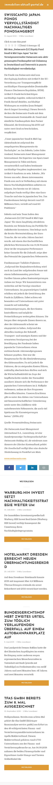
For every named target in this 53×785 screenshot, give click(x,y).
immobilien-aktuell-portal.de (24, 4)
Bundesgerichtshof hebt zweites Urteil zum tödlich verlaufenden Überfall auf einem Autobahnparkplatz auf (24, 625)
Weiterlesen (26, 539)
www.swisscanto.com (15, 458)
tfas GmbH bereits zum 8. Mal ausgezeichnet (22, 702)
